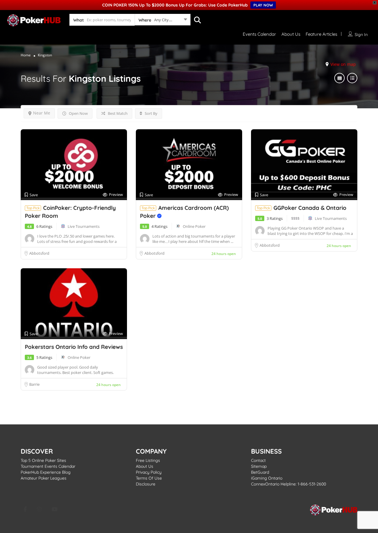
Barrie (34, 384)
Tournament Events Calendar (48, 466)
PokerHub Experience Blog (46, 472)
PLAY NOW (263, 5)
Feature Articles (321, 34)
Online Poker (194, 226)
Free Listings (148, 460)
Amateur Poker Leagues (43, 478)
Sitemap (259, 466)
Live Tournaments (84, 226)
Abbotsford (39, 253)
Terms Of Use (149, 478)
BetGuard (260, 472)
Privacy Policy (149, 472)
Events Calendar (259, 34)
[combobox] (162, 21)
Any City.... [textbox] (163, 19)
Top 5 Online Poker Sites (43, 460)
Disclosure (145, 484)
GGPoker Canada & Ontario (309, 207)
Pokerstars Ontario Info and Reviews (74, 346)
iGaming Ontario (266, 478)
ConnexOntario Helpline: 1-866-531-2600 (288, 484)
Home (26, 55)
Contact (258, 460)
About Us (290, 34)
